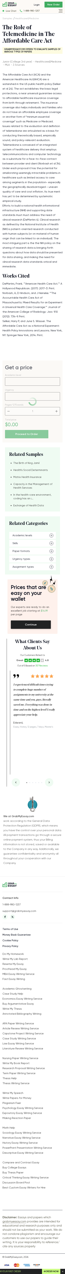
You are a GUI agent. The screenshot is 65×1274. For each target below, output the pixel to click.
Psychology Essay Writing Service (22, 1108)
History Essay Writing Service (20, 1142)
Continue (31, 624)
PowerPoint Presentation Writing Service (27, 1147)
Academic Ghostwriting (17, 988)
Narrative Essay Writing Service (21, 1137)
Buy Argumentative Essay (18, 1003)
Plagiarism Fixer (11, 1103)
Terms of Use (10, 929)
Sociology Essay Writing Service (21, 1132)
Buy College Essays (14, 1167)
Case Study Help (12, 993)
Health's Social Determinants (30, 470)
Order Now (52, 1271)
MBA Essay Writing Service (18, 974)
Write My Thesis (12, 1008)
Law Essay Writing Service (18, 1043)
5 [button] (38, 782)
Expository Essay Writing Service (22, 1113)
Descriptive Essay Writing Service (22, 1152)
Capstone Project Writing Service (23, 1033)
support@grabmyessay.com (19, 911)
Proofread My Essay (14, 969)
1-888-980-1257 (32, 11)
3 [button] (32, 782)
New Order (53, 4)
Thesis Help (9, 1078)
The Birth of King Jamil (26, 463)
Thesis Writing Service (16, 1083)
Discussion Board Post (16, 1182)
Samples (7, 18)
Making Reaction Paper (16, 1118)
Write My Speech (12, 1093)
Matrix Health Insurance (27, 477)
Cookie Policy (10, 940)
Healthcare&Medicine (27, 18)
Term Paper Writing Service (19, 1073)
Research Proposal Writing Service (23, 1068)
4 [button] (35, 782)
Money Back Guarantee (16, 934)
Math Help (8, 1127)
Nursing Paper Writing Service (20, 1058)
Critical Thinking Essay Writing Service (25, 1177)
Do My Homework (13, 954)
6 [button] (41, 782)
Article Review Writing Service (20, 1028)
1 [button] (26, 782)
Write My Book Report (16, 1063)
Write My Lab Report (15, 959)
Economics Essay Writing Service (22, 998)
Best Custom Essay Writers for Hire (24, 1187)
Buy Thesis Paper (13, 1172)
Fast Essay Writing (13, 979)
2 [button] (29, 782)
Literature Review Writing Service (22, 1048)
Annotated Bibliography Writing (21, 1013)
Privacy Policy (10, 946)
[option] (34, 699)
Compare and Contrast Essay (20, 1162)
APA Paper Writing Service (18, 1023)
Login (37, 4)
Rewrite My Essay (13, 964)
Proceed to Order (26, 434)
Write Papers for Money (16, 1098)
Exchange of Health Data (28, 505)
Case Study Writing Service (19, 1038)
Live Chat (11, 11)
